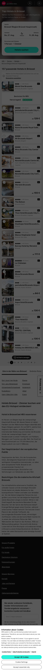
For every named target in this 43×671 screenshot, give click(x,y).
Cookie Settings (21, 662)
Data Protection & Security (21, 652)
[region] (21, 648)
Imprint (34, 652)
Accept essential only (21, 667)
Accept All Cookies (21, 657)
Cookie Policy (6, 652)
